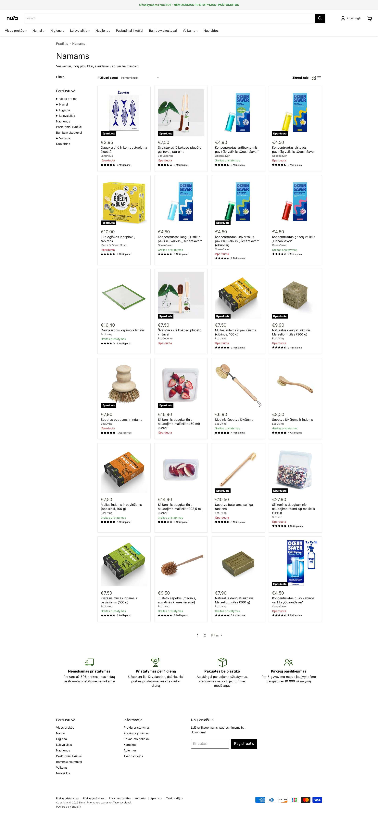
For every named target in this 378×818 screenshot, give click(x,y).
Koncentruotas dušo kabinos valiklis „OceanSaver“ (293, 600)
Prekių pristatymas (137, 727)
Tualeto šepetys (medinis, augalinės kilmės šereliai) (177, 600)
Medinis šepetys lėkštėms (234, 420)
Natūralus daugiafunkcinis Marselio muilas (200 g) (234, 600)
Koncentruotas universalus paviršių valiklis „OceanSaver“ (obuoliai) (237, 241)
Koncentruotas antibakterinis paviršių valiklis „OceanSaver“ (237, 149)
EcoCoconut (165, 155)
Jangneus (107, 155)
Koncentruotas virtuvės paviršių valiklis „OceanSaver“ (294, 149)
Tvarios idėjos (133, 756)
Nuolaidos (211, 30)
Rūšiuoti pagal (107, 77)
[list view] (319, 78)
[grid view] (313, 78)
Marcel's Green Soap (113, 245)
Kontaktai (130, 745)
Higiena (56, 30)
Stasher (162, 427)
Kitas (215, 635)
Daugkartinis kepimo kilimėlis (123, 330)
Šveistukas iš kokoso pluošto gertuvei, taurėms (179, 149)
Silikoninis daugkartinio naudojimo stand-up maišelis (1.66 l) (293, 509)
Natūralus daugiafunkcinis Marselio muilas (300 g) (291, 332)
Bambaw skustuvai (163, 30)
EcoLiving (106, 334)
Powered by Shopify (68, 806)
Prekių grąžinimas (136, 733)
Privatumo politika (136, 739)
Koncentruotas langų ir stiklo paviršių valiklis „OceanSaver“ (180, 239)
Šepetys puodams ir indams (121, 420)
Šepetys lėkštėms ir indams (292, 420)
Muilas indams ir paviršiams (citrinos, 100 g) (235, 332)
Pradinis (62, 43)
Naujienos (102, 30)
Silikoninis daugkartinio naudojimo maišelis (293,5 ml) (180, 507)
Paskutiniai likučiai (129, 30)
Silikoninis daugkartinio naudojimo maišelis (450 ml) (179, 422)
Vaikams (189, 30)
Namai (37, 30)
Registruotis (244, 743)
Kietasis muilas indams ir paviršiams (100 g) (119, 600)
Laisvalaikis (79, 30)
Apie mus (130, 750)
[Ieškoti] (320, 18)
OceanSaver (222, 155)
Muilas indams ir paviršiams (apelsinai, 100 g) (121, 507)
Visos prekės (15, 30)
